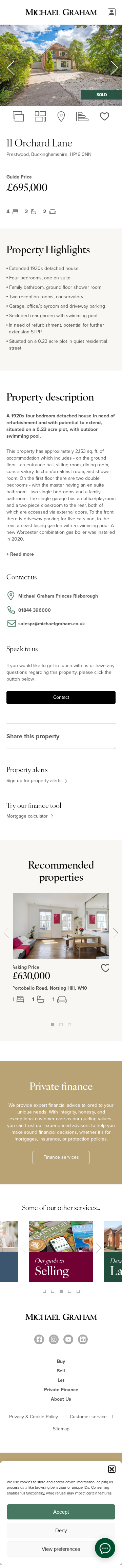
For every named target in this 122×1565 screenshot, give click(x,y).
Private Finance (61, 1389)
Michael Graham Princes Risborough (58, 596)
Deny (61, 1530)
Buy (61, 1361)
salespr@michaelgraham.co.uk (51, 623)
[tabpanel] (61, 957)
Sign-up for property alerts (34, 780)
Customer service (88, 1416)
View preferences (61, 1549)
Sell (61, 1370)
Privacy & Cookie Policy (33, 1416)
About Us (61, 1399)
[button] (111, 1469)
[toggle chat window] (105, 1548)
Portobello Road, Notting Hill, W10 (49, 988)
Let (61, 1380)
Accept (61, 1512)
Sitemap (61, 1429)
